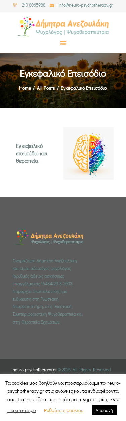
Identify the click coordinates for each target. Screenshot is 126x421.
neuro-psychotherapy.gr (35, 369)
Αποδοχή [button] (104, 410)
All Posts (46, 88)
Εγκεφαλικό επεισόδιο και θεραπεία (31, 153)
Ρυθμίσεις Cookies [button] (63, 410)
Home (25, 88)
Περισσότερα (21, 410)
